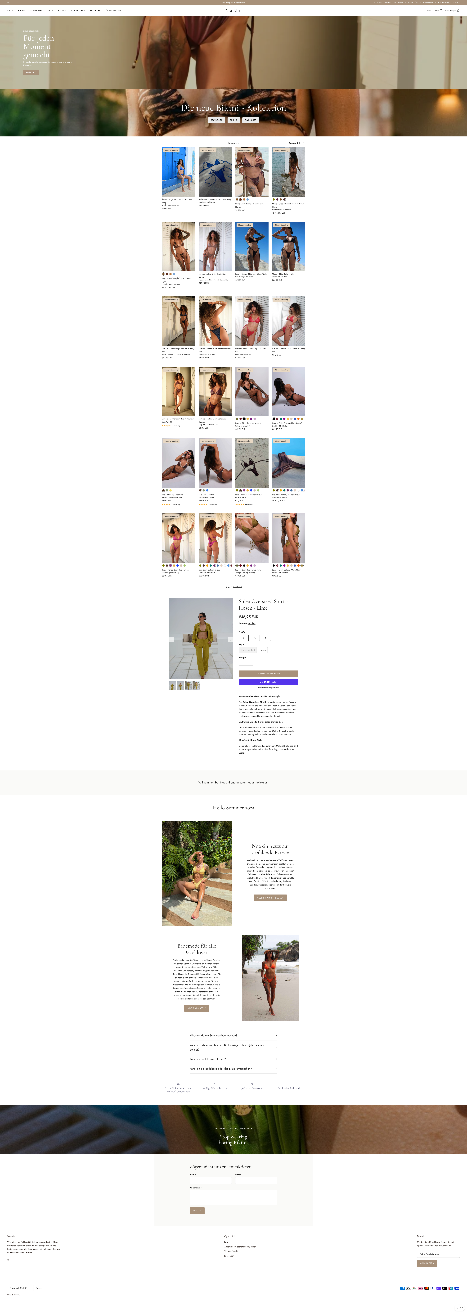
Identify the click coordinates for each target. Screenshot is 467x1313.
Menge (242, 657)
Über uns (418, 2)
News (226, 1242)
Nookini (252, 623)
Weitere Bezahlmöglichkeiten (268, 688)
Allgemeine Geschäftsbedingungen (240, 1246)
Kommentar (195, 1187)
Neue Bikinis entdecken (270, 897)
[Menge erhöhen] (251, 662)
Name (193, 1174)
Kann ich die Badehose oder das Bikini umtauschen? (221, 1069)
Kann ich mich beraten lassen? (208, 1059)
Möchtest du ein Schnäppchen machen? (213, 1035)
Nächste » (237, 586)
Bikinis (379, 2)
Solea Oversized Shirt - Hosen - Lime (263, 604)
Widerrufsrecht (231, 1251)
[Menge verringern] (241, 662)
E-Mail (238, 1174)
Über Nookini (428, 2)
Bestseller (217, 120)
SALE (394, 2)
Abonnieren (427, 1263)
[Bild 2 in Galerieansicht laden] (201, 638)
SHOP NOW (31, 72)
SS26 (373, 2)
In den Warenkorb (268, 673)
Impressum (229, 1255)
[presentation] (304, 490)
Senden (197, 1210)
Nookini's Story (197, 1008)
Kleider (400, 2)
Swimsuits (387, 2)
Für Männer (409, 2)
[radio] (237, 199)
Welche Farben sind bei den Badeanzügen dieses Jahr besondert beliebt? (228, 1047)
